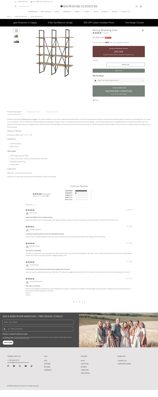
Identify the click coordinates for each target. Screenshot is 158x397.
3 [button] (79, 302)
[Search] (15, 6)
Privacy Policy (23, 338)
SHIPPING (47, 364)
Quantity (95, 60)
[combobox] (6, 329)
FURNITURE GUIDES (124, 364)
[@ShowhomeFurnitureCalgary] (26, 366)
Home (9, 16)
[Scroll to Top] (154, 387)
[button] (141, 6)
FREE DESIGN (85, 373)
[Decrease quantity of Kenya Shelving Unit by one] (95, 65)
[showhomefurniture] (8, 366)
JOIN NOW (8, 342)
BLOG (83, 361)
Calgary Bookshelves (21, 16)
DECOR (114, 12)
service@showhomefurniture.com (18, 362)
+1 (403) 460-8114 (13, 360)
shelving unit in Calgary (29, 119)
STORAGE (104, 12)
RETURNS (47, 367)
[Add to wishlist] (143, 30)
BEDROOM (66, 12)
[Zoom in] (84, 32)
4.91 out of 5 (46, 194)
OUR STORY (85, 364)
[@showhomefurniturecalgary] (31, 366)
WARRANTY (48, 370)
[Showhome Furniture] (79, 6)
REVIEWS (84, 367)
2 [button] (76, 302)
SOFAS (56, 12)
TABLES (77, 12)
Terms (28, 338)
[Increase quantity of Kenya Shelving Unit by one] (102, 65)
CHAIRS (86, 12)
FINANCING (85, 370)
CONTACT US (125, 12)
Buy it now (118, 70)
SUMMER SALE (33, 12)
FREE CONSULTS (46, 12)
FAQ (45, 361)
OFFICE (95, 12)
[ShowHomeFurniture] (14, 366)
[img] (30, 210)
